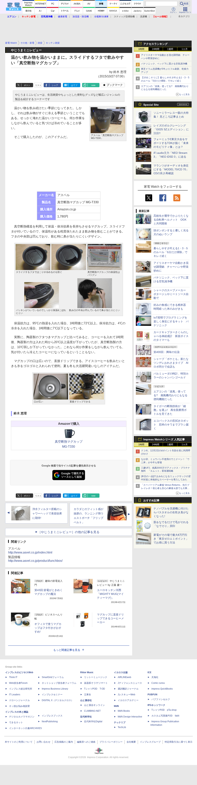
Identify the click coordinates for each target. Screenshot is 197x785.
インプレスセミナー (52, 694)
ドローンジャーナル (19, 700)
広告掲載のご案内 (63, 742)
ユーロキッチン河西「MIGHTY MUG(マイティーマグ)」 (110, 594)
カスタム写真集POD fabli (165, 715)
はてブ (74, 85)
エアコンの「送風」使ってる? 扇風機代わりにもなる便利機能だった (170, 395)
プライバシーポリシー (111, 742)
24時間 (155, 49)
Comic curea (158, 683)
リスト (38, 85)
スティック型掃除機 (124, 16)
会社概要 (131, 742)
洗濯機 (143, 16)
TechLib (122, 727)
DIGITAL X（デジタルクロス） (57, 700)
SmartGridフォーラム (53, 677)
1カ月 (185, 49)
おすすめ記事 (151, 500)
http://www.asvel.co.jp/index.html (30, 552)
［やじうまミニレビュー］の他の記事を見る (68, 532)
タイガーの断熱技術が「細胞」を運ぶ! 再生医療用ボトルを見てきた (170, 410)
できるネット (16, 722)
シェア (55, 85)
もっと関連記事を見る (66, 649)
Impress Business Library (55, 688)
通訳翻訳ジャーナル (128, 688)
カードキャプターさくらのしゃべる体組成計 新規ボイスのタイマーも (171, 336)
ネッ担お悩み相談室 (19, 706)
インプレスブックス (52, 715)
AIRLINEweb (124, 677)
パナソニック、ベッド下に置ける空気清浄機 (164, 63)
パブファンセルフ (160, 699)
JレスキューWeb (126, 694)
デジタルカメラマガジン (21, 716)
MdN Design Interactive (130, 716)
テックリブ (119, 722)
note (93, 85)
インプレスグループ (150, 742)
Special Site (151, 104)
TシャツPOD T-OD (94, 688)
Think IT (13, 677)
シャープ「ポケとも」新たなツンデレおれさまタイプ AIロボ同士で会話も (171, 362)
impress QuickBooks (162, 688)
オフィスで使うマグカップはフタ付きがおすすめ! (47, 627)
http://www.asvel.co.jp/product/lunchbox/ (35, 560)
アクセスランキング (155, 43)
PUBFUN (152, 694)
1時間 (141, 49)
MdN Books (124, 711)
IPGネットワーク (156, 705)
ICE (149, 672)
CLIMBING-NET (92, 711)
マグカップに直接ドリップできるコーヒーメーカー (110, 618)
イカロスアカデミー (128, 700)
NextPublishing (50, 721)
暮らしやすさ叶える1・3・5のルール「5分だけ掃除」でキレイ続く (171, 252)
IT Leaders (14, 694)
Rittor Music (86, 672)
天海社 (154, 677)
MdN (116, 706)
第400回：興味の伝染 (167, 352)
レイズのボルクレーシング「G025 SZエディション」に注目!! (171, 129)
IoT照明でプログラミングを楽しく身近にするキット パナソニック (171, 321)
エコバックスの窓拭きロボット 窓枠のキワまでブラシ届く (171, 424)
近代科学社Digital (93, 721)
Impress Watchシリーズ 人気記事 (164, 439)
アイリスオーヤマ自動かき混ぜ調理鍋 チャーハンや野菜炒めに (171, 266)
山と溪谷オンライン (94, 705)
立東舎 (87, 694)
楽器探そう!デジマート (96, 683)
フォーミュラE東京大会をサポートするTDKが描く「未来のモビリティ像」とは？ (171, 143)
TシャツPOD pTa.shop (164, 710)
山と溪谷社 (86, 700)
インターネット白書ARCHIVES (25, 728)
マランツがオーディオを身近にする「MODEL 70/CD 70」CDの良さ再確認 (171, 169)
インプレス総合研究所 (20, 688)
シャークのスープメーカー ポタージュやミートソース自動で (171, 294)
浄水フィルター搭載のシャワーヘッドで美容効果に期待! (47, 513)
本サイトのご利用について (19, 742)
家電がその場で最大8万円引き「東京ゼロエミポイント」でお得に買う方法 (171, 538)
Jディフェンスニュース (130, 683)
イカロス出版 (121, 672)
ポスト (27, 85)
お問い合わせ (43, 742)
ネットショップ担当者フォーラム (59, 683)
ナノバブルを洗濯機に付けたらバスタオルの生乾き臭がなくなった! (171, 512)
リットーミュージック (95, 677)
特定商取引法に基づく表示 (178, 742)
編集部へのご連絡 (86, 742)
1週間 (170, 49)
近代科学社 (86, 716)
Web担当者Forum (18, 683)
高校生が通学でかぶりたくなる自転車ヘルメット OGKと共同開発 (171, 219)
